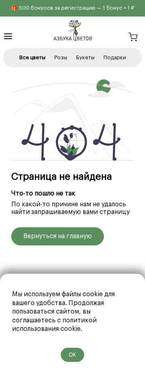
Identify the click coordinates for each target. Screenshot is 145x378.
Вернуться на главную (57, 236)
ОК (72, 355)
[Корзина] (133, 38)
